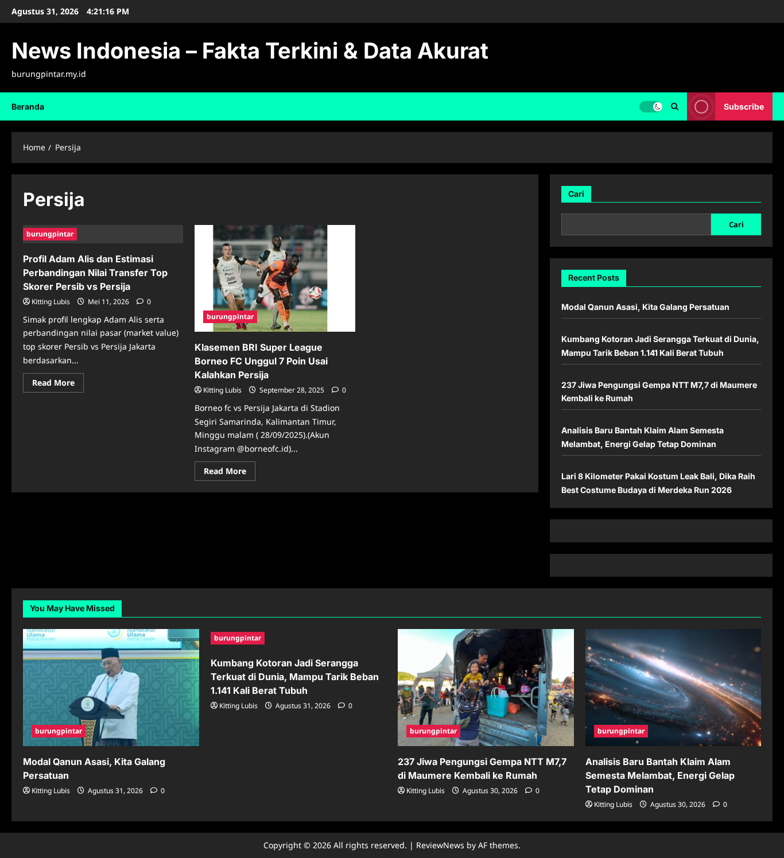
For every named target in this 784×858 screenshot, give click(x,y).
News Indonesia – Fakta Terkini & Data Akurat (249, 50)
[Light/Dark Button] (650, 106)
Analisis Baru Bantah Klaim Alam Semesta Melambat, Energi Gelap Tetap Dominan (660, 775)
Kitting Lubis (51, 301)
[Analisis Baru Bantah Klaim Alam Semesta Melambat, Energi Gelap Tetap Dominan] (673, 687)
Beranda (27, 106)
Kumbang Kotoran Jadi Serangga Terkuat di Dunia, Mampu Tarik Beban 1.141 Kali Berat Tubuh (295, 676)
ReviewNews (440, 845)
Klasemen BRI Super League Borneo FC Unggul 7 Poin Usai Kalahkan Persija (261, 361)
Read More (58, 384)
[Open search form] (674, 106)
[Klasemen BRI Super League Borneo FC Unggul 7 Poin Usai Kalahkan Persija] (275, 278)
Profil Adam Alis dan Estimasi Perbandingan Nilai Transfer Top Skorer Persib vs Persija (95, 272)
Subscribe (744, 106)
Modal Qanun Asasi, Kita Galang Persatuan (645, 307)
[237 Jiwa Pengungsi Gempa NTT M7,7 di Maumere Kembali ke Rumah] (486, 687)
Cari (576, 194)
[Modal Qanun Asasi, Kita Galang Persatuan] (111, 687)
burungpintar (49, 234)
